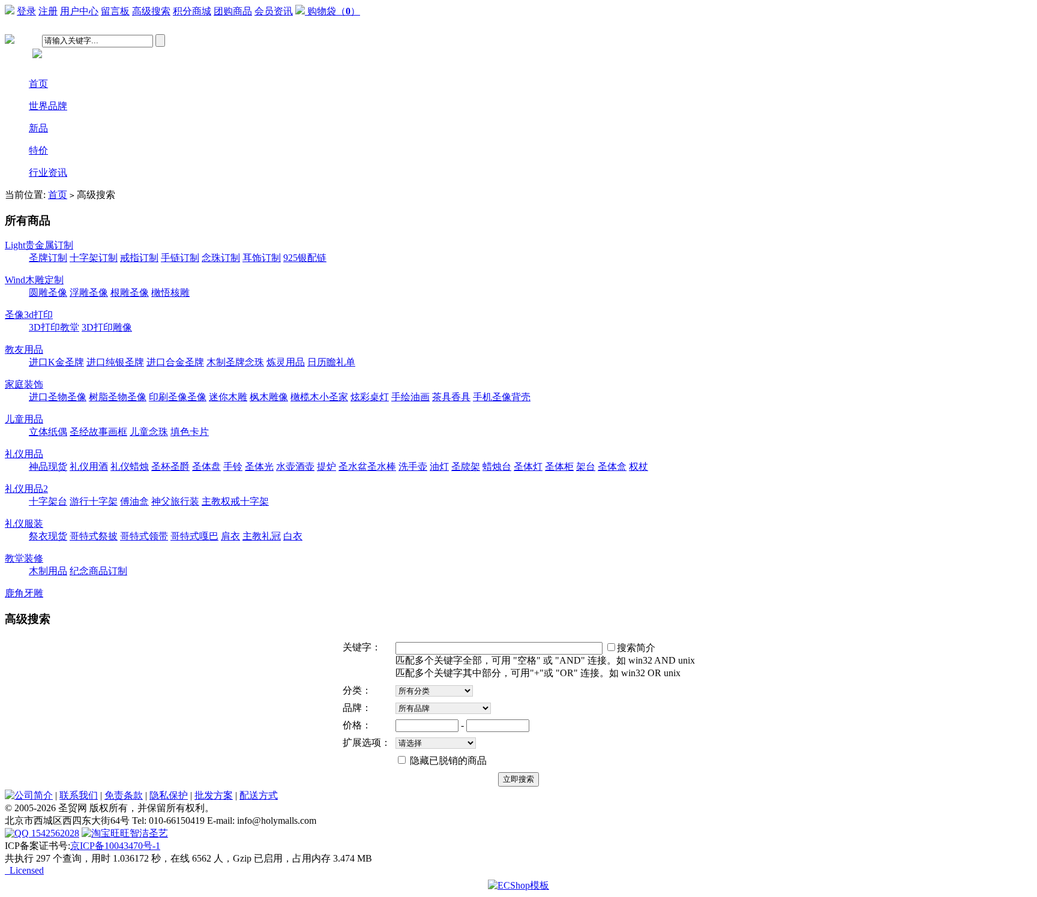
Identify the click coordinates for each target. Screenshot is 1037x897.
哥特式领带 (144, 536)
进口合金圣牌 (175, 362)
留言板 (115, 11)
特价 (38, 150)
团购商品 (233, 11)
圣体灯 (528, 466)
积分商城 (192, 11)
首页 (38, 84)
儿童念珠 (149, 432)
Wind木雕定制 (34, 280)
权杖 (638, 466)
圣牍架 (465, 466)
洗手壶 (412, 466)
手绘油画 (410, 397)
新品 (38, 128)
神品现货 (48, 466)
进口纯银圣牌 (115, 362)
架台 (585, 466)
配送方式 (258, 795)
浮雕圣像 (89, 292)
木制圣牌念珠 (235, 362)
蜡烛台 (496, 466)
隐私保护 (168, 795)
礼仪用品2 (26, 489)
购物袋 (333, 11)
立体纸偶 (48, 432)
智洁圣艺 (149, 833)
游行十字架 (94, 501)
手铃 (232, 466)
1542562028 (54, 833)
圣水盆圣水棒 (367, 466)
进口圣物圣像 (57, 397)
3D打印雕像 (107, 327)
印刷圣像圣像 (177, 397)
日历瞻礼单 (331, 362)
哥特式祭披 (94, 536)
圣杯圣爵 (170, 466)
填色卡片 (189, 432)
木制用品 (48, 571)
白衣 (292, 536)
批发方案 (213, 795)
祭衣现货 (48, 536)
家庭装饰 (24, 384)
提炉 (326, 466)
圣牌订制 (48, 258)
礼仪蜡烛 (129, 466)
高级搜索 (151, 11)
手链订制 (180, 258)
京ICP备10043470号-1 (115, 846)
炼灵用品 (285, 362)
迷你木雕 (228, 397)
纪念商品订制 (98, 571)
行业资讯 (48, 172)
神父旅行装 (175, 501)
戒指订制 (139, 258)
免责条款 (123, 795)
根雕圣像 (129, 292)
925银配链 (304, 258)
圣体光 (259, 466)
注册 (48, 11)
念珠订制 (221, 258)
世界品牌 (48, 106)
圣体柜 (559, 466)
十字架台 (48, 501)
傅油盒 (134, 501)
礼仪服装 (24, 523)
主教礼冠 (261, 536)
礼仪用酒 (89, 466)
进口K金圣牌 (56, 362)
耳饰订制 (261, 258)
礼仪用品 (24, 454)
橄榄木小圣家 (319, 397)
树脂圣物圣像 (117, 397)
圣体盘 (206, 466)
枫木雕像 (269, 397)
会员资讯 (273, 11)
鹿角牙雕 (24, 593)
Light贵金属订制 (39, 245)
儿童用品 (24, 419)
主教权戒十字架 (235, 501)
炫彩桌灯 (369, 397)
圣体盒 (612, 466)
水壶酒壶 (295, 466)
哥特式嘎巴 (194, 536)
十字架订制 (94, 258)
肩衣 (230, 536)
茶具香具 (451, 397)
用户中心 (79, 11)
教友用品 (24, 349)
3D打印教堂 (54, 327)
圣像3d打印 (29, 315)
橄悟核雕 (170, 292)
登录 (26, 11)
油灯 (439, 466)
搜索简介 (636, 648)
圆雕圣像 (48, 292)
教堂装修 (24, 558)
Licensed (24, 870)
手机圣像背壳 (502, 397)
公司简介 (33, 795)
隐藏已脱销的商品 (447, 760)
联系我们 (78, 795)
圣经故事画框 (98, 432)
